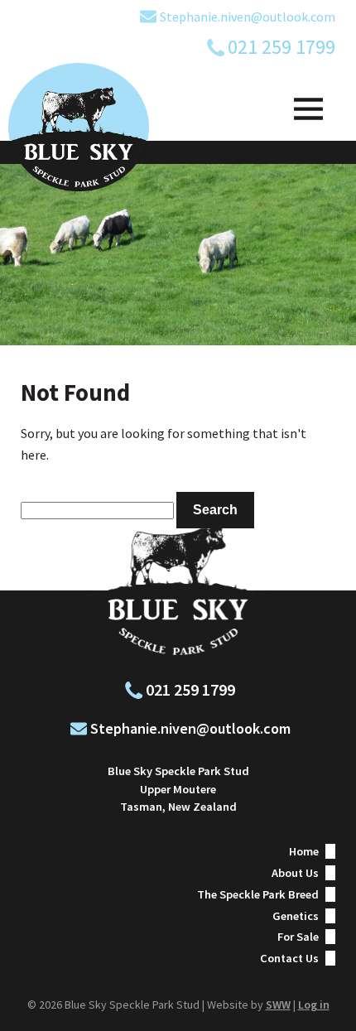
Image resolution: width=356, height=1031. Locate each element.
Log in (314, 1004)
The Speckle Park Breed (258, 894)
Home (304, 851)
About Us (295, 872)
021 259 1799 (281, 47)
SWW (278, 1004)
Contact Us (289, 958)
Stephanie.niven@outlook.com (247, 16)
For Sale (298, 936)
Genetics (295, 915)
